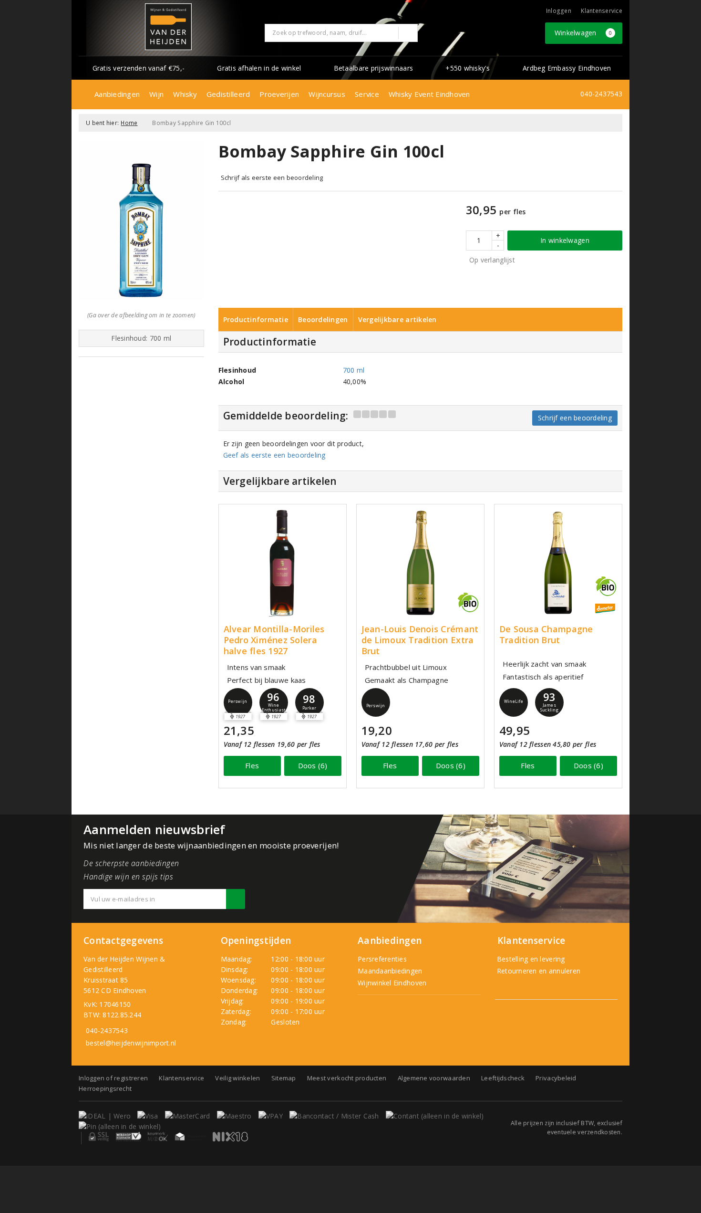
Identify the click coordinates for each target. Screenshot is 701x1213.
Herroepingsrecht (105, 1088)
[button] (238, 702)
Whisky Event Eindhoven (429, 94)
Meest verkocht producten (346, 1078)
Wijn (156, 94)
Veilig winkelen (237, 1078)
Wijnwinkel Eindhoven (392, 982)
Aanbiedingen (117, 94)
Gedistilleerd (228, 94)
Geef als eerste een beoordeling (274, 455)
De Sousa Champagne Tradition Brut (546, 635)
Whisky (185, 94)
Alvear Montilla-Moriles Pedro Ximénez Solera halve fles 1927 (274, 640)
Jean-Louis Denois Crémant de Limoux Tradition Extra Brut (420, 640)
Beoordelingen (323, 319)
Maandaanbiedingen (390, 970)
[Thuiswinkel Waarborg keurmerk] (190, 1136)
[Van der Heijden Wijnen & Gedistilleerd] (168, 26)
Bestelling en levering (530, 958)
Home (129, 123)
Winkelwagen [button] (583, 32)
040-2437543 (601, 93)
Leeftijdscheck (503, 1078)
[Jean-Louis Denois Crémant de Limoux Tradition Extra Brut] (420, 563)
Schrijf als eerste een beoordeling (272, 177)
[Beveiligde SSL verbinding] (128, 1136)
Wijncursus (327, 94)
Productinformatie (256, 319)
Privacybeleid (556, 1078)
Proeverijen (279, 94)
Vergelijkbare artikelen (397, 319)
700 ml (354, 370)
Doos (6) (313, 765)
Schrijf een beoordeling (575, 417)
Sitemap (283, 1078)
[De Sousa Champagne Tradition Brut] (558, 563)
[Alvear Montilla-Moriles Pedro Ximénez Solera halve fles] (282, 563)
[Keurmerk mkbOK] (158, 1136)
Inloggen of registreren (113, 1078)
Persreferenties (382, 958)
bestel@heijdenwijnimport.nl (131, 1042)
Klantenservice (601, 11)
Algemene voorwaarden (434, 1078)
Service (367, 94)
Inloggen (558, 11)
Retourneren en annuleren (538, 970)
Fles (252, 765)
